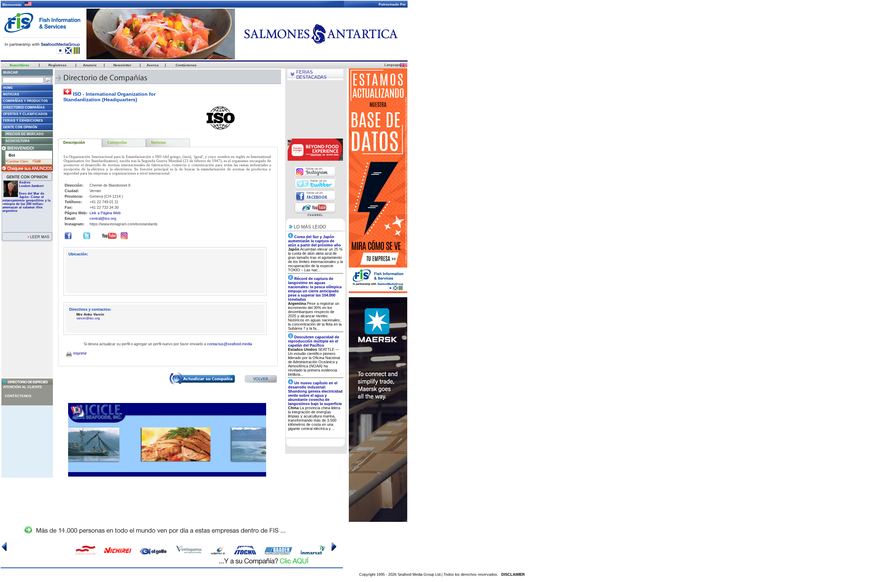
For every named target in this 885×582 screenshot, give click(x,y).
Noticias (158, 142)
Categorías (117, 142)
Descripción (74, 142)
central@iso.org (103, 218)
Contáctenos (18, 396)
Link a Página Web (105, 213)
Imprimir (79, 353)
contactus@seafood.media (229, 344)
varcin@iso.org (88, 318)
